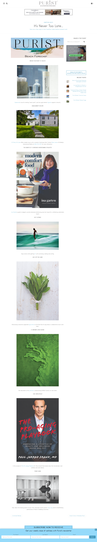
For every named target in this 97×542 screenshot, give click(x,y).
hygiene (49, 102)
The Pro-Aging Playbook (28, 466)
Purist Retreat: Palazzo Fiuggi (80, 100)
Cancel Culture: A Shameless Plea (76, 515)
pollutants (31, 390)
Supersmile (17, 102)
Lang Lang (50, 507)
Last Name (45, 534)
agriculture (31, 324)
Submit (92, 537)
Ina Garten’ (14, 212)
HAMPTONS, (46, 22)
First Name (16, 534)
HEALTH (51, 22)
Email (74, 534)
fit (35, 253)
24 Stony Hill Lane (16, 142)
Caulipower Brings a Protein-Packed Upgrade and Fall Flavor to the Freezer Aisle (78, 91)
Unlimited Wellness (17, 515)
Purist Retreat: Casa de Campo (79, 95)
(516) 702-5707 (38, 144)
